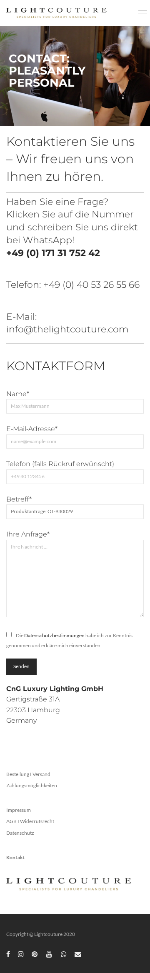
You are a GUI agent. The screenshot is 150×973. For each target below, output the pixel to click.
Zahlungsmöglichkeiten (31, 785)
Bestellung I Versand (28, 774)
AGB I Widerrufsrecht (30, 821)
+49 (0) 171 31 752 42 (53, 253)
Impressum (18, 810)
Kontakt (15, 857)
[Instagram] (21, 954)
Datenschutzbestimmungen (54, 635)
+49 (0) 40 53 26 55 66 (91, 284)
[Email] (78, 954)
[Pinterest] (35, 954)
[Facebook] (8, 954)
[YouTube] (49, 954)
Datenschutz (20, 833)
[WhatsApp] (64, 954)
